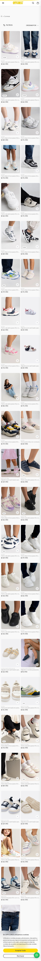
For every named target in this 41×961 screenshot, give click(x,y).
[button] (7, 25)
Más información (8, 946)
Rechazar (20, 956)
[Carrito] (38, 3)
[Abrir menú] (3, 3)
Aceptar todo (20, 950)
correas (7, 16)
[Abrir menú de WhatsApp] (37, 955)
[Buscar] (33, 3)
